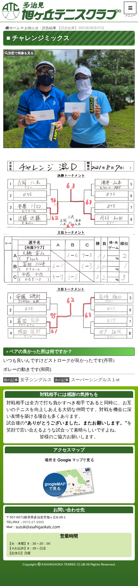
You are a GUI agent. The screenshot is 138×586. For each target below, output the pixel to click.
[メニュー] (130, 8)
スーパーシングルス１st (95, 379)
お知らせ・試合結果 (40, 28)
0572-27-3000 (33, 522)
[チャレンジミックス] (69, 98)
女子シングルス (36, 379)
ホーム (14, 28)
